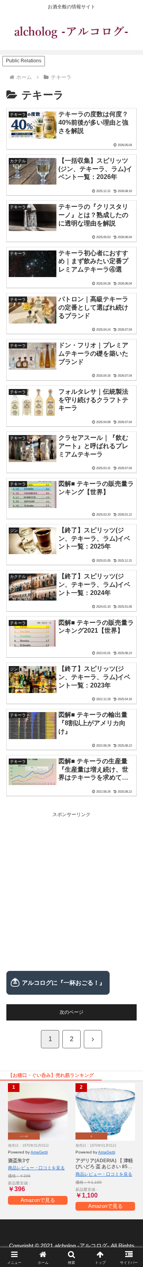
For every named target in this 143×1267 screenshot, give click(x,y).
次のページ (71, 1012)
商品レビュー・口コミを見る (36, 1167)
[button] (128, 984)
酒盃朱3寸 (19, 1160)
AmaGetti (39, 1152)
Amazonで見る (38, 1200)
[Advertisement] (71, 890)
